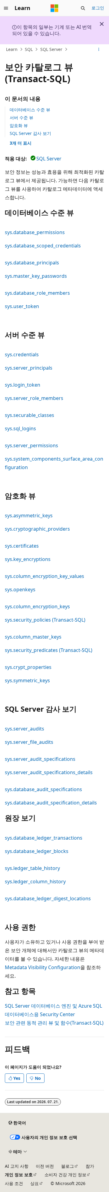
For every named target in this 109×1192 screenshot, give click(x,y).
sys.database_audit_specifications (43, 789)
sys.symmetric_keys (27, 680)
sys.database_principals (32, 262)
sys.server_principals (28, 367)
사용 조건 (14, 1183)
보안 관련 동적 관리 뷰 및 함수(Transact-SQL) (54, 1022)
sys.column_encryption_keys (37, 606)
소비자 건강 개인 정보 (65, 1174)
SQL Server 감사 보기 (30, 133)
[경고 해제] (102, 24)
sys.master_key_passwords (36, 276)
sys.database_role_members (37, 293)
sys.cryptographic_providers (37, 528)
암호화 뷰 (19, 125)
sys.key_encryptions (28, 559)
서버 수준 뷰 (21, 117)
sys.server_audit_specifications (40, 759)
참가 (90, 1166)
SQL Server (51, 49)
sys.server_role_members (34, 398)
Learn (12, 49)
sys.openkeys (20, 589)
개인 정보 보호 (19, 1174)
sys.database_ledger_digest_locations (48, 898)
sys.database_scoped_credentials (43, 245)
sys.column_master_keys (33, 636)
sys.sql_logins (20, 428)
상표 (34, 1183)
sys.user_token (22, 306)
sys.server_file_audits (29, 742)
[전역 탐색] (6, 8)
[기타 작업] (99, 49)
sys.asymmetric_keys (29, 515)
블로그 (67, 1166)
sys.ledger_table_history (32, 868)
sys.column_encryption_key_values (44, 576)
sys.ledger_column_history (35, 881)
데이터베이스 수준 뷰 (30, 109)
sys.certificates (22, 545)
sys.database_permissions (35, 232)
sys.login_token (22, 384)
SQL (29, 49)
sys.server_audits (24, 728)
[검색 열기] (83, 8)
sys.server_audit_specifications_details (49, 772)
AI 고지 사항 (16, 1166)
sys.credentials (22, 354)
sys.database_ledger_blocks (36, 851)
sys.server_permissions (31, 445)
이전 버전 (45, 1166)
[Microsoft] (54, 8)
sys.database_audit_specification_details (51, 802)
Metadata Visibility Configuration (42, 967)
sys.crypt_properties (28, 667)
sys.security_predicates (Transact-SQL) (48, 650)
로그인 (97, 8)
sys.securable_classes (29, 415)
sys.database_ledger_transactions (43, 837)
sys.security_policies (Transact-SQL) (45, 619)
